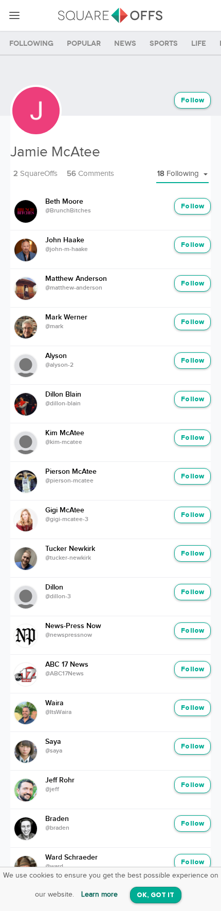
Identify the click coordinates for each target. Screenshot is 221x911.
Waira (54, 703)
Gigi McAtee (64, 510)
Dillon (54, 587)
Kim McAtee (64, 433)
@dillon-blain (63, 403)
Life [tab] (198, 43)
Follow (192, 100)
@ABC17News (64, 673)
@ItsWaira (58, 712)
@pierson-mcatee (69, 481)
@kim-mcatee (63, 442)
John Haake (64, 240)
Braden (57, 819)
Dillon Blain (63, 394)
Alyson (56, 356)
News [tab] (125, 43)
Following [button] (179, 173)
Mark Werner (66, 317)
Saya (53, 741)
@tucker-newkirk (68, 558)
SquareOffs (35, 173)
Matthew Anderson (76, 278)
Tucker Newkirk (70, 548)
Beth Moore (64, 201)
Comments (90, 173)
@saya (53, 751)
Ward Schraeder (71, 857)
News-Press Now (73, 626)
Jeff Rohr (60, 780)
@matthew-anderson (73, 288)
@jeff (52, 789)
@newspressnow (68, 635)
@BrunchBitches (68, 211)
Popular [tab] (84, 43)
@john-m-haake (66, 249)
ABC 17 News (66, 664)
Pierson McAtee (71, 471)
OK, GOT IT (156, 895)
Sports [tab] (164, 43)
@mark (54, 326)
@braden (57, 828)
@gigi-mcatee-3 (66, 519)
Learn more (99, 894)
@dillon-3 (58, 596)
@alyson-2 (59, 365)
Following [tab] (31, 43)
